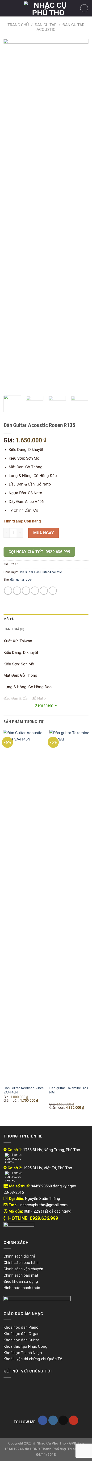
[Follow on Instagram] (53, 1420)
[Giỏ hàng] (84, 8)
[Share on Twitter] (26, 591)
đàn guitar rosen (21, 579)
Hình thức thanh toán (22, 1287)
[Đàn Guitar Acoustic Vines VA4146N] (24, 906)
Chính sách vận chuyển (23, 1269)
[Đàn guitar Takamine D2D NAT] (69, 906)
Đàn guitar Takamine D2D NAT (68, 1090)
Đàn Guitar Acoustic (48, 572)
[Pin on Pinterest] (44, 591)
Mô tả (9, 619)
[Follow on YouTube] (73, 1420)
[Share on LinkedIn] (53, 591)
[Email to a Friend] (35, 591)
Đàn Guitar (46, 24)
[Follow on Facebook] (42, 1420)
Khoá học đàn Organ (21, 1333)
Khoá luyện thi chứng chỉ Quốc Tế (33, 1358)
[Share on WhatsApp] (8, 591)
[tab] (46, 619)
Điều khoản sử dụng (21, 1281)
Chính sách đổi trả (19, 1256)
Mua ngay (43, 532)
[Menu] (7, 8)
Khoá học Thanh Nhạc (23, 1352)
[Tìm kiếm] (15, 8)
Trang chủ (18, 24)
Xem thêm (44, 705)
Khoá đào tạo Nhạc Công (25, 1346)
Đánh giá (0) (14, 629)
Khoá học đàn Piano (21, 1327)
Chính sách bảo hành (22, 1262)
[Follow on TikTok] (63, 1420)
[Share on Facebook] (17, 591)
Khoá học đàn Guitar (21, 1340)
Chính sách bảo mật (21, 1275)
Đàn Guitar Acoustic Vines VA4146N (24, 1090)
